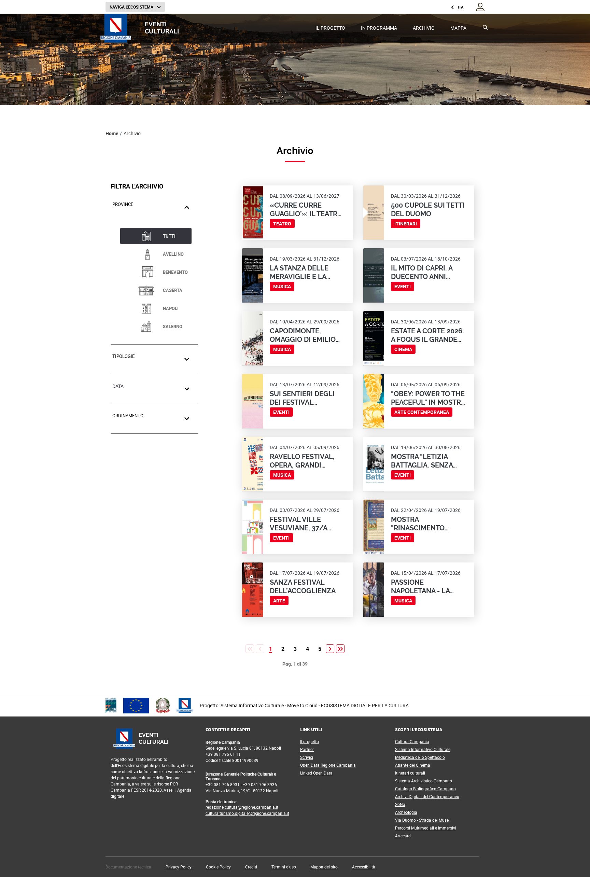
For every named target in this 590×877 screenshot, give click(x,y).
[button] (179, 866)
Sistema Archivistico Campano (423, 780)
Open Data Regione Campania (328, 765)
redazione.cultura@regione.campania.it (242, 807)
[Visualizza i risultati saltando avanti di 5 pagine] (330, 648)
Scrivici (306, 757)
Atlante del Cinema (412, 765)
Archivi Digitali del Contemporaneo (427, 796)
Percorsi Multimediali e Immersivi (425, 828)
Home (112, 133)
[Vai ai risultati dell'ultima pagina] (340, 648)
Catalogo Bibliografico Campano (425, 788)
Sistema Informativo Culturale (422, 749)
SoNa (400, 804)
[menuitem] (330, 28)
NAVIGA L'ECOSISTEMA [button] (132, 7)
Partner (307, 749)
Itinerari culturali (410, 773)
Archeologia (406, 812)
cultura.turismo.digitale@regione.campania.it (247, 813)
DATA (118, 386)
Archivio (424, 28)
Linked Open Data (316, 773)
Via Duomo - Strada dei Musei (422, 820)
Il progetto (330, 28)
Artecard (403, 835)
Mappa (458, 28)
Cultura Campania (412, 741)
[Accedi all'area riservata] (480, 6)
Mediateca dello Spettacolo (420, 757)
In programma (379, 28)
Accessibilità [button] (363, 866)
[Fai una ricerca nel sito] (486, 28)
